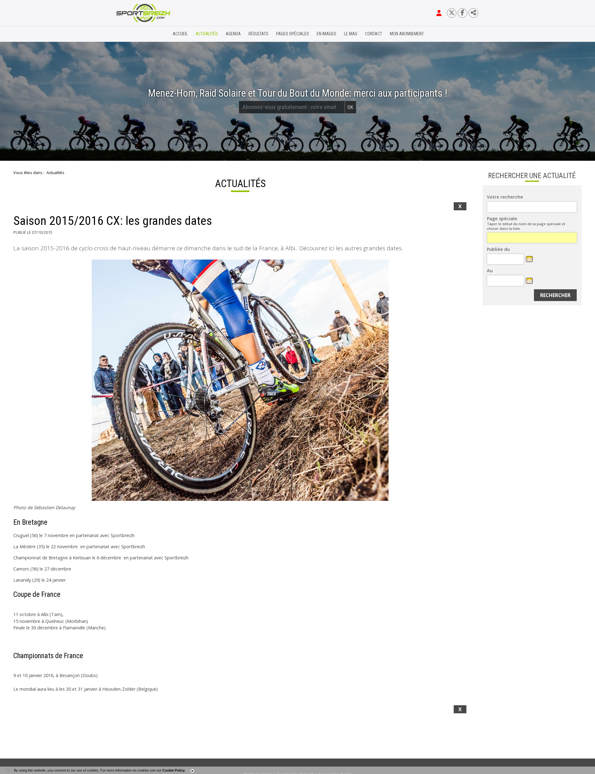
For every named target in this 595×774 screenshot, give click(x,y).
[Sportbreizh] (130, 34)
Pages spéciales (292, 34)
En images (326, 34)
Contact (373, 34)
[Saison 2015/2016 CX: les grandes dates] (240, 380)
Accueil (180, 34)
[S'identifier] (439, 13)
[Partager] (473, 12)
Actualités (207, 34)
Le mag (350, 34)
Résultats (258, 34)
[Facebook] (462, 12)
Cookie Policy (173, 770)
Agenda (233, 34)
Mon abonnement (407, 34)
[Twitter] (451, 12)
